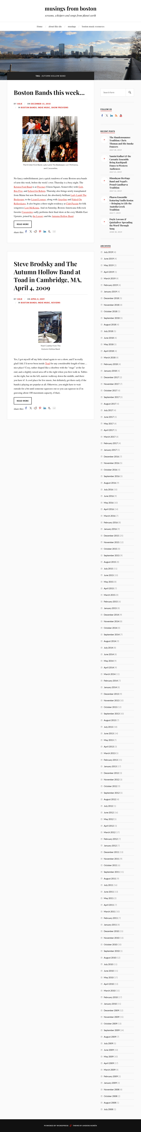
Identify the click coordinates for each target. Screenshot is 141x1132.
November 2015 (111, 542)
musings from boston (70, 8)
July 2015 (108, 568)
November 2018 (111, 304)
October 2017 (110, 390)
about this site (55, 26)
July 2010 (108, 964)
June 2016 (109, 496)
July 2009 (108, 1043)
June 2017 (109, 417)
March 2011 (109, 911)
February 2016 (111, 522)
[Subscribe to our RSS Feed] (116, 115)
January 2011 (110, 924)
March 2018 (109, 357)
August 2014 (110, 641)
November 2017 (111, 384)
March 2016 (109, 515)
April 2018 (109, 351)
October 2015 (110, 548)
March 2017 (109, 436)
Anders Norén (89, 1126)
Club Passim (72, 203)
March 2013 (109, 753)
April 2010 (109, 984)
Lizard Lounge (38, 199)
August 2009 (110, 1036)
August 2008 (110, 1102)
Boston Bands (29, 107)
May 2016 (108, 502)
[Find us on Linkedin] (111, 115)
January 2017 (110, 449)
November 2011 (111, 858)
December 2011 (111, 852)
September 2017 (112, 397)
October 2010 (110, 944)
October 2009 (110, 1023)
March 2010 (109, 990)
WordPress (62, 1126)
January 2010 (110, 1003)
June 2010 (109, 970)
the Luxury (38, 216)
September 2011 (112, 872)
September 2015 (112, 555)
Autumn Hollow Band (62, 216)
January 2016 (110, 529)
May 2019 (108, 265)
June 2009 (109, 1049)
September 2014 (112, 634)
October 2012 (110, 786)
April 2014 (109, 667)
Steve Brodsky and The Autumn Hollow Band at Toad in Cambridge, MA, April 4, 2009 (48, 276)
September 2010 (112, 951)
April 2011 (109, 904)
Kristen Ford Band (23, 186)
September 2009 (112, 1030)
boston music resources (93, 26)
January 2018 (110, 370)
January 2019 (110, 291)
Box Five (18, 191)
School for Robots (36, 191)
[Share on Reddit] (35, 231)
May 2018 (108, 344)
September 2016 (112, 476)
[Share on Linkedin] (44, 231)
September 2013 (112, 713)
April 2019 (109, 271)
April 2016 (109, 509)
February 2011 (111, 918)
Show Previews (59, 107)
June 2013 (109, 733)
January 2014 (110, 687)
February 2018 (111, 364)
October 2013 (110, 707)
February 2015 (111, 601)
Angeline (62, 199)
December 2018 (111, 298)
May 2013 (108, 740)
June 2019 (109, 258)
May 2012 (108, 819)
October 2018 (110, 311)
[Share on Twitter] (30, 231)
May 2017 (108, 423)
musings (72, 26)
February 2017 (111, 443)
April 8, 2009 (38, 299)
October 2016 (110, 469)
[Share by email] (54, 231)
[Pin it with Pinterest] (40, 231)
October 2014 (110, 627)
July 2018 (108, 331)
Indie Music (44, 107)
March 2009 (109, 1069)
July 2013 (108, 726)
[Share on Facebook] (26, 231)
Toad (47, 363)
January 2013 (110, 766)
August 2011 (110, 878)
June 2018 (109, 337)
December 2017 (111, 377)
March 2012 (109, 832)
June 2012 (109, 812)
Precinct (41, 186)
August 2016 (110, 482)
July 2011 (108, 885)
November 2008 (111, 1089)
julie (19, 104)
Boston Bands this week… (49, 92)
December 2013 (111, 694)
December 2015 (111, 535)
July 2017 (108, 410)
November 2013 (111, 700)
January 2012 (110, 845)
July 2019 (108, 252)
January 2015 (110, 608)
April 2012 (109, 825)
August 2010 (110, 957)
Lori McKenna (32, 207)
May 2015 (108, 581)
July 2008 (108, 1109)
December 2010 (111, 931)
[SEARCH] (130, 92)
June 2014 (109, 654)
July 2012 (108, 806)
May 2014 (108, 660)
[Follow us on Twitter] (107, 115)
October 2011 (110, 865)
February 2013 (111, 759)
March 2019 (109, 278)
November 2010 (111, 937)
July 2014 (108, 647)
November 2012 (111, 779)
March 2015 (109, 594)
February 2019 (111, 285)
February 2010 (111, 997)
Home (40, 26)
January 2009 (110, 1082)
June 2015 (109, 575)
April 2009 (109, 1063)
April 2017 (109, 430)
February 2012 (111, 839)
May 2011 (108, 898)
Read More (23, 224)
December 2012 (111, 773)
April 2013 (109, 746)
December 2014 (111, 614)
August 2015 (110, 562)
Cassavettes (27, 212)
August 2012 (110, 799)
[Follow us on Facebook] (102, 115)
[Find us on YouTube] (121, 115)
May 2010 (108, 977)
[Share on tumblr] (49, 231)
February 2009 (111, 1076)
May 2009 (108, 1056)
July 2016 (108, 489)
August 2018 (110, 324)
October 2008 (110, 1096)
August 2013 (110, 720)
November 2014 (111, 621)
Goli (80, 186)
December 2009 (111, 1010)
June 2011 (109, 891)
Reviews (55, 303)
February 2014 (111, 680)
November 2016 (111, 463)
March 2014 (109, 674)
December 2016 (111, 456)
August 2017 (110, 403)
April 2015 (109, 588)
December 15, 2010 (41, 104)
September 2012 (112, 792)
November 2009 (111, 1017)
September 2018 (112, 318)
